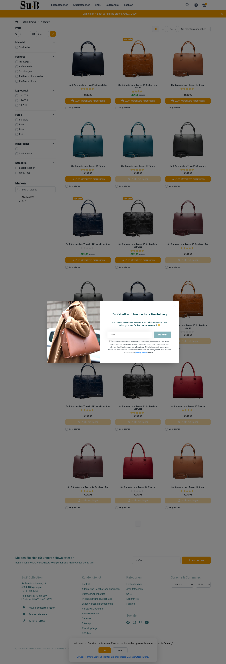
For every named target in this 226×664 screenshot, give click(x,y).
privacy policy (141, 352)
